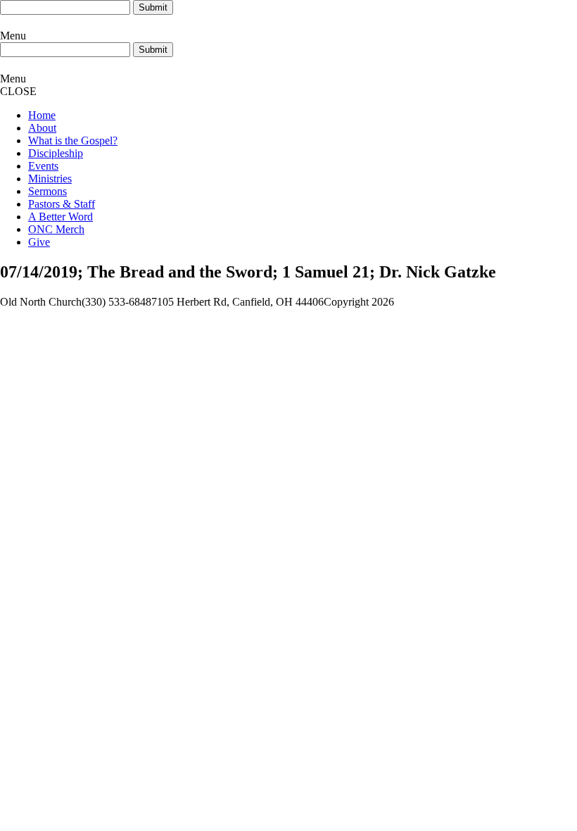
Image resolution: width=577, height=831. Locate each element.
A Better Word (60, 217)
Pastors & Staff (61, 204)
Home (42, 115)
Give (39, 242)
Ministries (50, 179)
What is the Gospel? (73, 140)
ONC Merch (56, 229)
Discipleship (55, 153)
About (42, 128)
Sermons (47, 191)
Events (43, 166)
